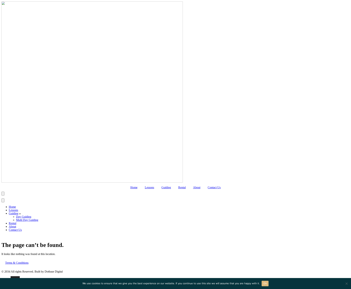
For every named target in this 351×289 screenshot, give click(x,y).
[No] (346, 283)
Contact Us (214, 187)
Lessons (149, 187)
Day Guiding (23, 216)
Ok (265, 283)
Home (133, 187)
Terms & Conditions (17, 262)
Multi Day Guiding (27, 220)
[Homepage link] (92, 181)
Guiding (166, 187)
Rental (182, 187)
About (196, 187)
